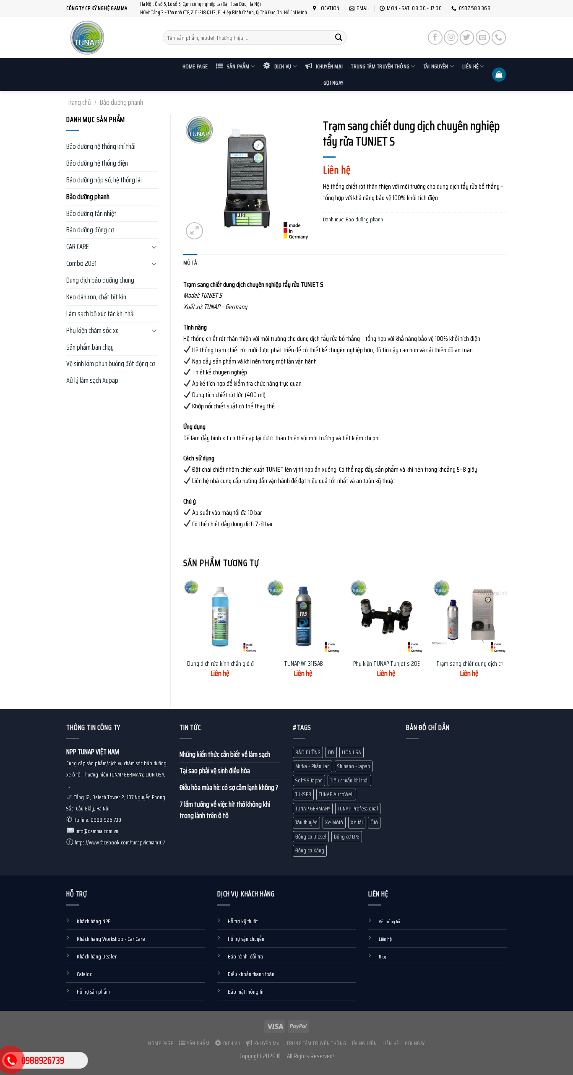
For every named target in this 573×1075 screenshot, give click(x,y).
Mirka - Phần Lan (312, 766)
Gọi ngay (333, 82)
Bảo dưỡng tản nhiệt (91, 213)
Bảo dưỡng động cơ (90, 229)
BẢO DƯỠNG (307, 752)
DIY (331, 752)
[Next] (506, 635)
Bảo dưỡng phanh (121, 102)
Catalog (85, 974)
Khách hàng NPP (93, 921)
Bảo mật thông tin (246, 991)
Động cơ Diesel (310, 836)
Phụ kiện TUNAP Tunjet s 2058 (388, 664)
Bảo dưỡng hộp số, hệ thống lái (104, 179)
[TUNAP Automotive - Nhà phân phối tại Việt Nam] (108, 37)
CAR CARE (77, 246)
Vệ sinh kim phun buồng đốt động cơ (110, 363)
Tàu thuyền (306, 822)
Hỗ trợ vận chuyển (246, 939)
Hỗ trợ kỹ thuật (243, 921)
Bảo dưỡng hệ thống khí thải (100, 146)
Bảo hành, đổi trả (245, 956)
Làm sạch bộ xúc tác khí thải (100, 313)
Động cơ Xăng (309, 850)
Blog (382, 957)
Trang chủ (78, 102)
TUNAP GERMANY (312, 808)
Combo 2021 (81, 263)
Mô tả (190, 262)
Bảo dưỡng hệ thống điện (97, 163)
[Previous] (183, 635)
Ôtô (374, 822)
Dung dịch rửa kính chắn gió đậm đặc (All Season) (243, 664)
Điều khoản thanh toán (251, 974)
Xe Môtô (334, 822)
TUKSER (303, 794)
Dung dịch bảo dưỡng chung (100, 280)
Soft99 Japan (309, 780)
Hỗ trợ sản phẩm (93, 991)
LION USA (351, 752)
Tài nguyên (436, 66)
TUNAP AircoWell (336, 794)
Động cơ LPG (346, 836)
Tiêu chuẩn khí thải (349, 780)
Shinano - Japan (353, 766)
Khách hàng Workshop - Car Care (111, 939)
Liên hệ (470, 66)
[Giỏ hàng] (499, 75)
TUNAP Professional (358, 808)
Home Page (195, 66)
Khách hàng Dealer (97, 956)
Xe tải (357, 822)
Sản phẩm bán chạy (90, 347)
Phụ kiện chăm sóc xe (92, 330)
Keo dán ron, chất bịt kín (96, 296)
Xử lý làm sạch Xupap (92, 380)
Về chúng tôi (389, 921)
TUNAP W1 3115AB (303, 664)
